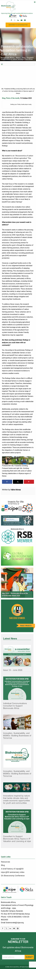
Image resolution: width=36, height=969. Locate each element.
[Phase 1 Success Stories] (18, 617)
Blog (3, 98)
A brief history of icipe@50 (12, 869)
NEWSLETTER (18, 25)
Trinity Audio (20, 104)
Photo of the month (12, 98)
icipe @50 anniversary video (12, 872)
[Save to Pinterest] (29, 482)
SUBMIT (29, 957)
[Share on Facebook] (7, 482)
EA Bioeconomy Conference (12, 876)
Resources (5, 862)
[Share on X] (18, 482)
